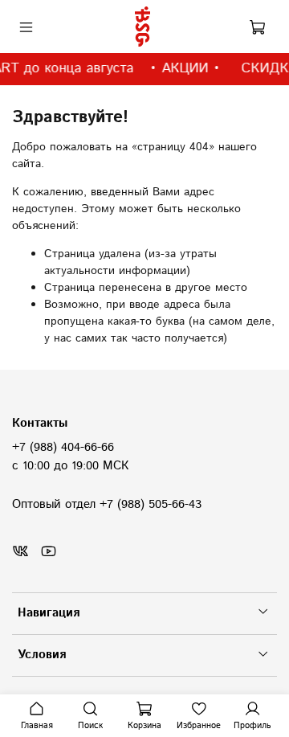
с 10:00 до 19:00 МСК (70, 466)
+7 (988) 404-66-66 (63, 448)
